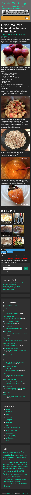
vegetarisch (10, 481)
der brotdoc (9, 311)
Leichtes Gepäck (10, 432)
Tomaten (15, 479)
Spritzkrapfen (9, 308)
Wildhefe (24, 484)
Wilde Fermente (15, 484)
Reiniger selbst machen (11, 437)
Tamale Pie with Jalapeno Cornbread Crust (16, 350)
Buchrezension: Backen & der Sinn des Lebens (17, 333)
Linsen (23, 466)
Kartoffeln (26, 462)
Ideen (7, 425)
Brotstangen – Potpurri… (9, 289)
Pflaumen (4, 251)
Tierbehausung (23, 477)
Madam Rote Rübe (11, 379)
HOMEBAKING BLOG (12, 306)
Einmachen (5, 255)
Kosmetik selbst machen (12, 430)
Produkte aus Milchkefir (14, 474)
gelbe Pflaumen (9, 249)
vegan (7, 440)
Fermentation (11, 458)
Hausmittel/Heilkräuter (11, 424)
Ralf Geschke (25, 493)
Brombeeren (16, 452)
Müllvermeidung (9, 433)
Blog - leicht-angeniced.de (12, 338)
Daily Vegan (9, 386)
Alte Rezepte (9, 411)
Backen (7, 412)
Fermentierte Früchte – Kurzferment (11, 286)
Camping (8, 416)
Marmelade (22, 249)
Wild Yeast (6, 486)
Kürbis (12, 466)
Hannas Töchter (10, 354)
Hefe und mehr (10, 316)
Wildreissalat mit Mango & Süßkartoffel (15, 375)
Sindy (14, 34)
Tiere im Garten (8, 479)
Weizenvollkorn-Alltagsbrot (12, 313)
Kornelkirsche (8, 464)
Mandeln (16, 249)
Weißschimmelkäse (7, 483)
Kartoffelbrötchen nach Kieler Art (13, 318)
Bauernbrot (11, 452)
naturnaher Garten (10, 435)
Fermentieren (9, 422)
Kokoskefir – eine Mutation (9, 284)
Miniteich (22, 468)
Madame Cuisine (10, 373)
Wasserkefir (18, 481)
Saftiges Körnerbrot (10, 357)
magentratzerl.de (10, 343)
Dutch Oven (9, 419)
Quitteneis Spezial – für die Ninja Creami (15, 396)
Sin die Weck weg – (15, 3)
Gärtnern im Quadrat (15, 459)
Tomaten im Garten (22, 479)
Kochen (12, 255)
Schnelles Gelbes (10, 323)
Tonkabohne (9, 251)
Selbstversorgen (14, 477)
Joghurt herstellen (19, 462)
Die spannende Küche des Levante (14, 340)
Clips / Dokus (9, 417)
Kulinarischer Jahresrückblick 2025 (14, 328)
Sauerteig (5, 477)
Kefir (4, 464)
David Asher (20, 455)
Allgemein (8, 409)
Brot (19, 452)
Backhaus (6, 452)
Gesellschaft (6, 460)
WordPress (10, 493)
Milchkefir (15, 468)
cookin (8, 360)
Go (26, 268)
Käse (25, 464)
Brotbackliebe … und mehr (13, 321)
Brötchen (16, 455)
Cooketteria (9, 326)
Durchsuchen (6, 265)
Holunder (13, 462)
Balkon (7, 414)
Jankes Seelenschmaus (12, 366)
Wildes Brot (9, 331)
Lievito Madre (17, 466)
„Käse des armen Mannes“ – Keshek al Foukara (14, 283)
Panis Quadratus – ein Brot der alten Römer (13, 287)
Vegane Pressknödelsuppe (12, 345)
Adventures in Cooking (12, 348)
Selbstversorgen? (20, 255)
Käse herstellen (6, 466)
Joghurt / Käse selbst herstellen (13, 427)
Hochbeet (7, 462)
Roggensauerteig (23, 474)
